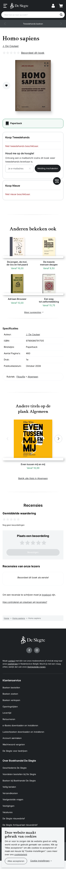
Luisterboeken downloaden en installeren (23, 732)
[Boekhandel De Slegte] (19, 6)
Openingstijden (10, 706)
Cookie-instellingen (40, 861)
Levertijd (7, 713)
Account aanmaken (12, 738)
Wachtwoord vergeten (14, 744)
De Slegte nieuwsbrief (14, 818)
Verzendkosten (10, 793)
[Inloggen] (53, 6)
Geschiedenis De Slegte (15, 768)
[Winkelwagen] (61, 6)
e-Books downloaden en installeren (20, 725)
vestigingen (13, 664)
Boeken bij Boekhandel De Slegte (19, 780)
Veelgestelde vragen (36, 667)
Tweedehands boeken (33, 24)
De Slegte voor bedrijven (15, 751)
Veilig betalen (9, 787)
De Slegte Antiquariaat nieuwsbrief (20, 825)
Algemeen (33, 376)
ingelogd (46, 594)
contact (11, 661)
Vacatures (7, 812)
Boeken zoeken (10, 693)
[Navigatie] (5, 6)
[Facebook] (29, 650)
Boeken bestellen (11, 687)
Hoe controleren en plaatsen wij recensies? (25, 602)
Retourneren (9, 719)
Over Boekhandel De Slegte (19, 760)
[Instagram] (37, 650)
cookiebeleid (20, 854)
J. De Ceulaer (11, 46)
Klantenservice (12, 680)
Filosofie (20, 376)
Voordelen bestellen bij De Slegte (19, 774)
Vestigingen (8, 806)
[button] (5, 24)
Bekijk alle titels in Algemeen (33, 478)
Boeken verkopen (11, 700)
